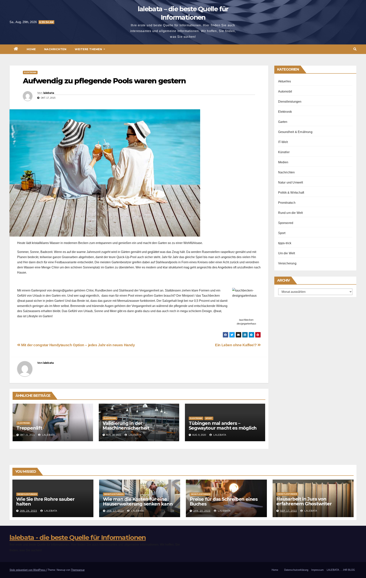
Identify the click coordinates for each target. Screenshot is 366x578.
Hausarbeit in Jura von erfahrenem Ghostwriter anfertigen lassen (304, 503)
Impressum (317, 569)
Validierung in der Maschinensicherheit (126, 425)
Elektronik (30, 72)
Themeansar (78, 569)
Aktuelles (284, 81)
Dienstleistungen (290, 101)
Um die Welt (286, 253)
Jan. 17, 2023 (115, 511)
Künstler (284, 152)
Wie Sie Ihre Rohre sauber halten (45, 501)
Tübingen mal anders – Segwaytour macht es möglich (223, 425)
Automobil (285, 91)
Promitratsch (286, 202)
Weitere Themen (89, 49)
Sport (208, 418)
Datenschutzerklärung (296, 569)
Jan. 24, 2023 (28, 511)
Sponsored (285, 223)
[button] (354, 49)
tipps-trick (284, 243)
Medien (283, 162)
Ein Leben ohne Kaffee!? (236, 345)
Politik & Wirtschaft (291, 192)
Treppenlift (29, 428)
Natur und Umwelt (290, 182)
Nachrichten (55, 49)
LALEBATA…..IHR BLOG (341, 569)
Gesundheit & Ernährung (295, 132)
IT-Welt (283, 142)
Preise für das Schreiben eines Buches (224, 501)
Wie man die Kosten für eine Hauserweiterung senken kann (138, 501)
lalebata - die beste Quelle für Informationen (78, 538)
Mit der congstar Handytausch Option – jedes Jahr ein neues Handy (77, 345)
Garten (282, 121)
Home (31, 49)
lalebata (48, 93)
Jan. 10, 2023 (201, 511)
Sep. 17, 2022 (288, 511)
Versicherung (287, 263)
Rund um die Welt (290, 212)
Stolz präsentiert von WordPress (28, 569)
